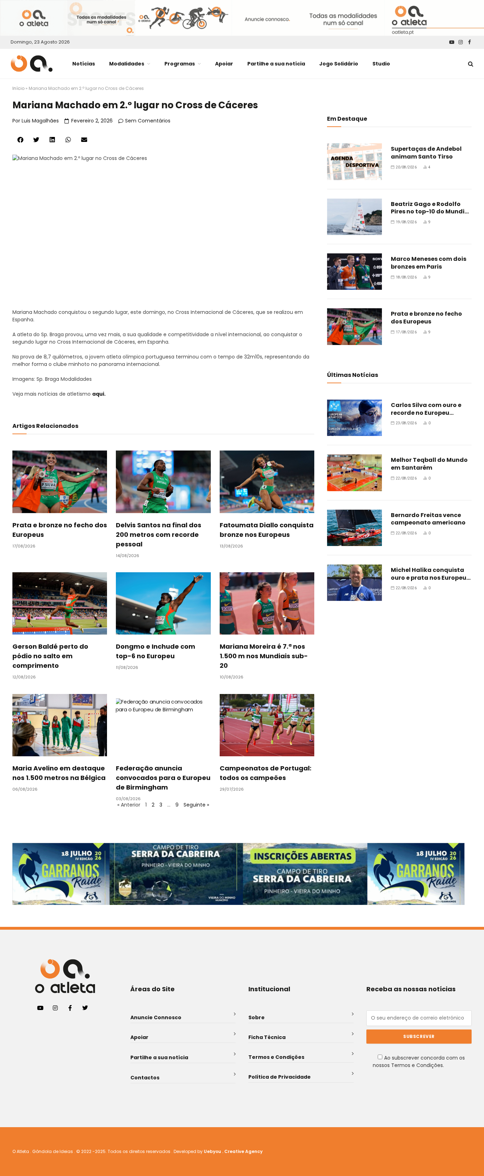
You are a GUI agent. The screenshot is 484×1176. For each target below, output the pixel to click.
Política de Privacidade (279, 1076)
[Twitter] (85, 1008)
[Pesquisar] (470, 63)
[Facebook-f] (70, 1008)
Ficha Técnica (267, 1037)
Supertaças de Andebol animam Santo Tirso (426, 153)
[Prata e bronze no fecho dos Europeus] (354, 326)
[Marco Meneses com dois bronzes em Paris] (354, 271)
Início (18, 88)
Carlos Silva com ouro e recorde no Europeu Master (426, 409)
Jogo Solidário (338, 63)
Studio (381, 63)
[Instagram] (55, 1008)
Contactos (144, 1077)
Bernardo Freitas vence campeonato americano (428, 519)
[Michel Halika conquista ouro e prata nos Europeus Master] (354, 582)
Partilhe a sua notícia (276, 63)
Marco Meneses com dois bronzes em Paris (428, 263)
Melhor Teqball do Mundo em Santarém (429, 464)
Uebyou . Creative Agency (233, 1151)
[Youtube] (40, 1008)
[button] (20, 140)
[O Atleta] (32, 63)
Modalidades (126, 63)
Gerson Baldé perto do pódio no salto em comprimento (50, 656)
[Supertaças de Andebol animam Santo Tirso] (354, 161)
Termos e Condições (276, 1057)
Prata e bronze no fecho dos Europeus (426, 318)
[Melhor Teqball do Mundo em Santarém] (354, 472)
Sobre (256, 1017)
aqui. (99, 393)
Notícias (83, 63)
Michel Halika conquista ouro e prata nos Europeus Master (430, 574)
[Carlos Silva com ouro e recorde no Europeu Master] (354, 418)
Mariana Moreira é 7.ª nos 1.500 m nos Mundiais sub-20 (264, 656)
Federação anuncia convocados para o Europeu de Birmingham (163, 778)
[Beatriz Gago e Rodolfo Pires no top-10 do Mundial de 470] (354, 217)
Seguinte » (196, 804)
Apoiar (224, 63)
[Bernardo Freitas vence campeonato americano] (354, 528)
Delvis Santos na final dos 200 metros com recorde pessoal (158, 535)
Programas (179, 63)
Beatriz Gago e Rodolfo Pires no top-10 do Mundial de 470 (431, 208)
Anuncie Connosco (155, 1017)
